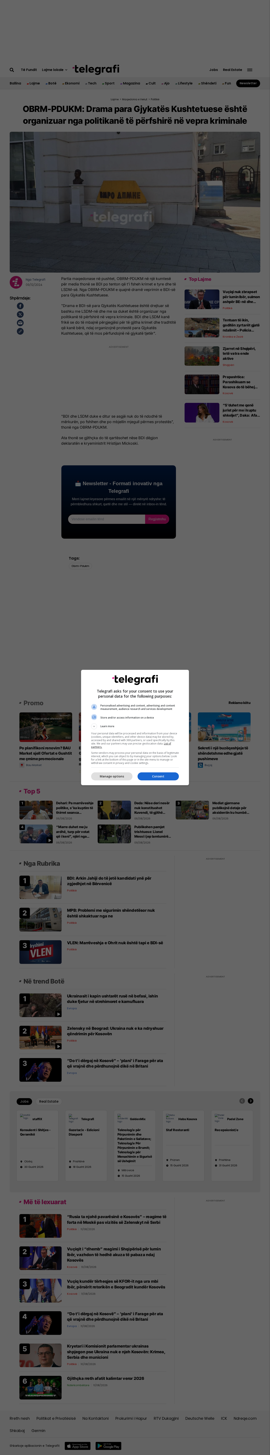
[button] (135, 726)
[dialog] (135, 727)
